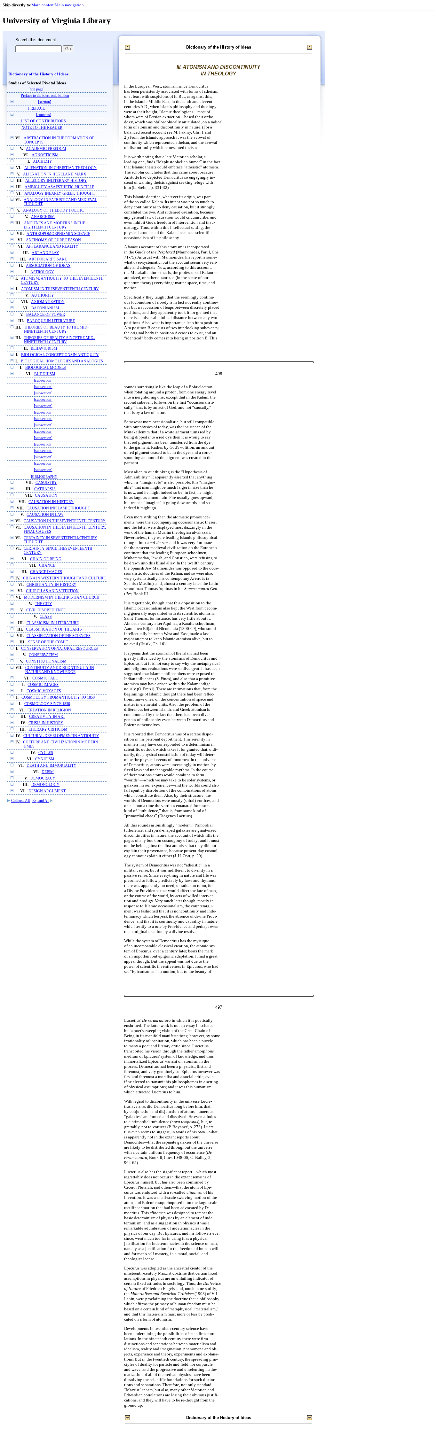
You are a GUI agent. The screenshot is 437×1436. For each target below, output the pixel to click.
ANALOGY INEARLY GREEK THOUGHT (59, 193)
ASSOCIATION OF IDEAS (48, 266)
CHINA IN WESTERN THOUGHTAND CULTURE (64, 578)
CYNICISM (44, 759)
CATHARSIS (45, 489)
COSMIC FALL (45, 678)
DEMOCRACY (42, 778)
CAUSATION (46, 495)
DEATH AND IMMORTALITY (51, 766)
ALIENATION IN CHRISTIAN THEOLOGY (60, 168)
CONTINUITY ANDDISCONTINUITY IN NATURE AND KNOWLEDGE (59, 670)
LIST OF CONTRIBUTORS (43, 121)
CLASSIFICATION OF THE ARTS (54, 629)
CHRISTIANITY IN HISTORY (51, 585)
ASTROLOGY (42, 272)
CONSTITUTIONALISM (46, 661)
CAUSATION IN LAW (45, 515)
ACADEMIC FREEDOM (46, 149)
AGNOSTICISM (45, 155)
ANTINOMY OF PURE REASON (53, 240)
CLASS (46, 617)
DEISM (48, 772)
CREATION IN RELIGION (49, 710)
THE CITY (43, 604)
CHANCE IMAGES (46, 572)
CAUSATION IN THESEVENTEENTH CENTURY (65, 521)
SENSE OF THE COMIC (48, 642)
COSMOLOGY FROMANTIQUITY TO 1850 (58, 697)
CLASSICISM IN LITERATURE (53, 623)
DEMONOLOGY (45, 785)
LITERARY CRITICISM (48, 729)
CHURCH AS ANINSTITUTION (52, 591)
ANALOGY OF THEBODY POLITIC (53, 210)
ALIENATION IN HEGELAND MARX (54, 174)
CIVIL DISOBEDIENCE (46, 610)
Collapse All (20, 801)
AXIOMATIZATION (48, 302)
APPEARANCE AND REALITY (52, 247)
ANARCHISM (43, 217)
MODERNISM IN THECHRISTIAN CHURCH (61, 597)
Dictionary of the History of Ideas (38, 74)
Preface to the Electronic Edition (45, 96)
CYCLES (45, 753)
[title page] (36, 89)
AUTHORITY (42, 295)
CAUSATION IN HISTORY (51, 502)
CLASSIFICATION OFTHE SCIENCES (59, 636)
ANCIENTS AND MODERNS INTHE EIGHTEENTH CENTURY (54, 225)
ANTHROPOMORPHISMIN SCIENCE (58, 234)
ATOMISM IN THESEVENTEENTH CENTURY (60, 289)
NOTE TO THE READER (41, 128)
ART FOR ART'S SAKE (48, 259)
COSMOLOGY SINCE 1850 (47, 704)
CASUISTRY (46, 483)
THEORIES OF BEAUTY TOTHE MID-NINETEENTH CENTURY (56, 329)
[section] (44, 102)
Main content (43, 5)
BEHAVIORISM (44, 348)
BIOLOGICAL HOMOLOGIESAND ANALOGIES (62, 361)
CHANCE (47, 565)
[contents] (43, 115)
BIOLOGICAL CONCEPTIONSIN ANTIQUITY (60, 355)
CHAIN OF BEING (45, 559)
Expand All (40, 801)
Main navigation (69, 5)
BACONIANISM (45, 308)
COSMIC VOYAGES (44, 691)
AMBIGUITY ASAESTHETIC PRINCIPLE (59, 187)
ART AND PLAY (45, 253)
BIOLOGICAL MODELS (45, 368)
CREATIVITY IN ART (47, 717)
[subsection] (43, 380)
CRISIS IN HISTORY (45, 723)
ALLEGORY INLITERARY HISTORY (56, 181)
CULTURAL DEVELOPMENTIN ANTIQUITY (61, 736)
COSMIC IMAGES (43, 685)
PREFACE (36, 108)
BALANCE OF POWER (45, 315)
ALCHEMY (42, 161)
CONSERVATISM (43, 655)
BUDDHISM (44, 374)
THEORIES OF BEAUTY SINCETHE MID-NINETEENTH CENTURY (59, 340)
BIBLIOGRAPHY (44, 476)
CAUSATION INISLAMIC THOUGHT (58, 508)
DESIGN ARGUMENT (47, 791)
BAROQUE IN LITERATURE (51, 321)
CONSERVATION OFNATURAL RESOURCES (59, 649)
